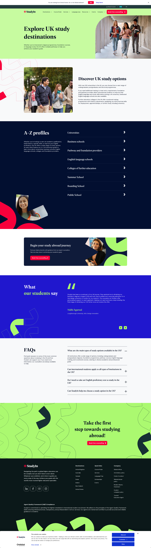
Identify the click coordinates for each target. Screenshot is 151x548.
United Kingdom (80, 469)
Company (100, 12)
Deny (123, 544)
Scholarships (98, 479)
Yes (91, 2)
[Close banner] (137, 533)
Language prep (76, 12)
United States (79, 489)
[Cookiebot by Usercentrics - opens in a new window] (21, 545)
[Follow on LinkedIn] (26, 488)
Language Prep (99, 476)
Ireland (77, 483)
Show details (35, 545)
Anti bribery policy (119, 473)
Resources (85, 12)
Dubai (77, 479)
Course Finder (99, 469)
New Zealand (79, 486)
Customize (122, 539)
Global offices (118, 469)
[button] (125, 328)
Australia (78, 473)
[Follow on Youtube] (39, 488)
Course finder (58, 12)
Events (94, 12)
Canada (78, 476)
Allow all (123, 535)
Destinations (46, 12)
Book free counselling (115, 12)
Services (65, 12)
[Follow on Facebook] (33, 488)
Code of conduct (119, 476)
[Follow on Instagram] (45, 488)
